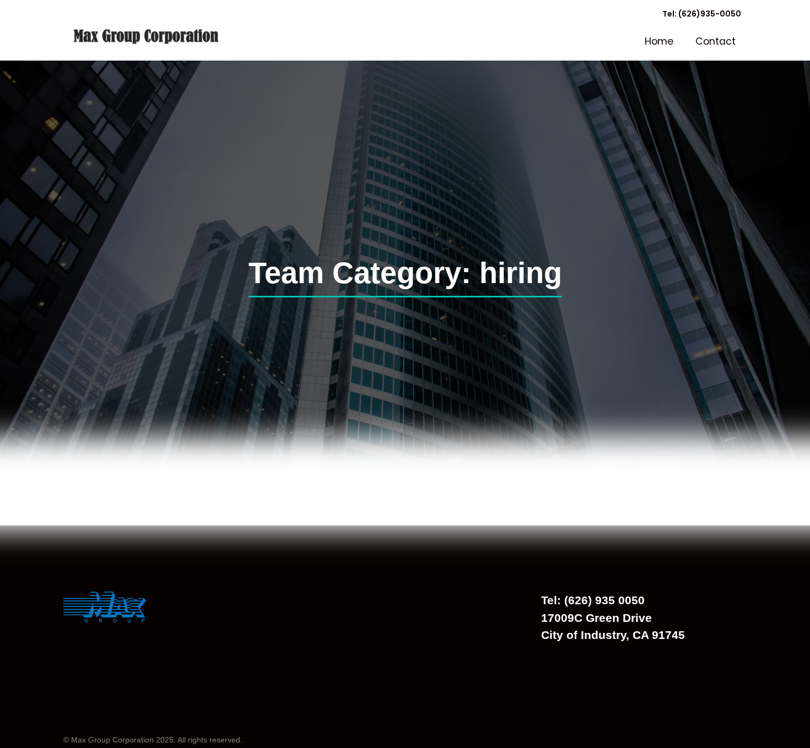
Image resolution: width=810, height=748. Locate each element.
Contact (715, 41)
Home (659, 41)
